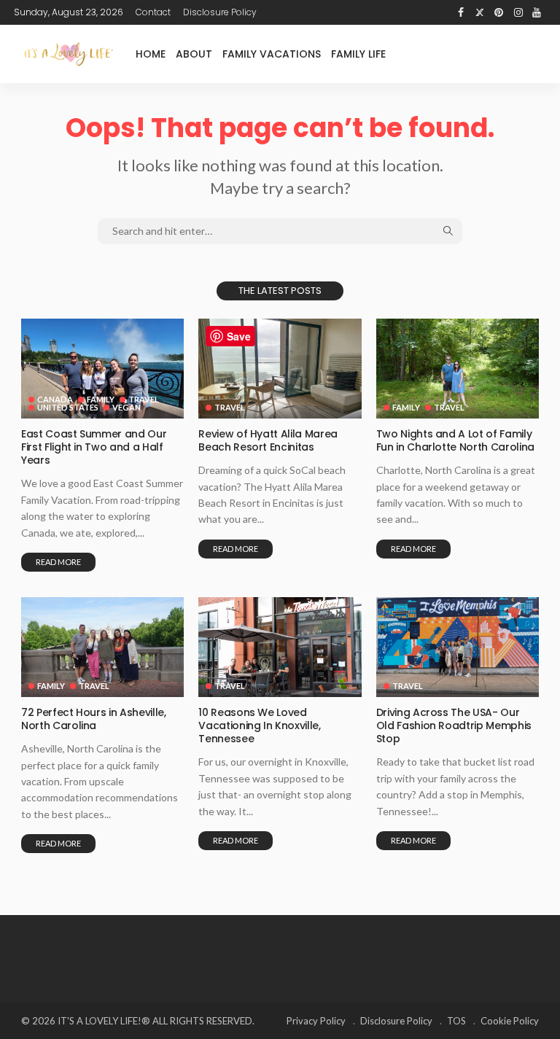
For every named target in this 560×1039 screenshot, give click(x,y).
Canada (55, 399)
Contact (153, 12)
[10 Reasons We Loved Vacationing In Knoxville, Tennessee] (279, 647)
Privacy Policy (316, 1021)
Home (151, 54)
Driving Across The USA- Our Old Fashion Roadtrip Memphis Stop (454, 725)
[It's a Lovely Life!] (68, 53)
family (100, 399)
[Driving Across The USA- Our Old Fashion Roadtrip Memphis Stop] (457, 647)
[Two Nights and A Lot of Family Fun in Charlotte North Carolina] (457, 369)
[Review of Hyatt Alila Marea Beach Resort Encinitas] (279, 369)
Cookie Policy (510, 1021)
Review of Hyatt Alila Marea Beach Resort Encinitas (268, 440)
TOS (456, 1021)
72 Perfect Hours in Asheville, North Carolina (93, 719)
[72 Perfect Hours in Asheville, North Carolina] (102, 647)
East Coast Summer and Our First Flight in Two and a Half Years (93, 447)
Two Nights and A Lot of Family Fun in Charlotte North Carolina (455, 440)
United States (67, 407)
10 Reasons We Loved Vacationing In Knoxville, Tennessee (259, 725)
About (194, 54)
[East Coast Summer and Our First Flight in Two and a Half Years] (102, 369)
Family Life (358, 54)
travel (143, 399)
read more (58, 562)
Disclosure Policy (220, 12)
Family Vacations (271, 54)
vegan (126, 407)
